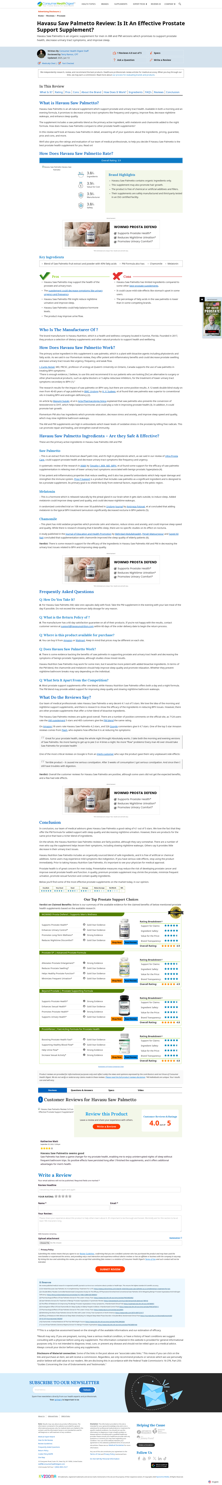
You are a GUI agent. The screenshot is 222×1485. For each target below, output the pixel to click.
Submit (87, 1389)
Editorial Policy (53, 1416)
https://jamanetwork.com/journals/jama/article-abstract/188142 (126, 1301)
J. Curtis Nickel (47, 367)
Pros (68, 92)
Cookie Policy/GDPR (45, 1454)
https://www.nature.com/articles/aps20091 (108, 1310)
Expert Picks (139, 4)
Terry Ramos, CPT (69, 54)
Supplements (120, 4)
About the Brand (91, 92)
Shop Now (117, 942)
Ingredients (136, 92)
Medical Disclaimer (116, 1445)
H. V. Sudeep (109, 391)
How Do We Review (45, 1440)
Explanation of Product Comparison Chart (111, 1066)
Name (42, 1203)
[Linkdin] (159, 1458)
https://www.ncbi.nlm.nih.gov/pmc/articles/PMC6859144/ (117, 1325)
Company (168, 4)
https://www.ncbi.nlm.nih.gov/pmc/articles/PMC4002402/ (113, 1298)
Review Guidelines (87, 1253)
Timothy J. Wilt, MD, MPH (103, 465)
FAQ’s (148, 92)
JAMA (83, 465)
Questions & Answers (82, 1090)
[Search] (180, 4)
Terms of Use (150, 1259)
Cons (76, 92)
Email (114, 1203)
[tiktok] (165, 1458)
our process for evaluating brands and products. (133, 75)
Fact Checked (68, 63)
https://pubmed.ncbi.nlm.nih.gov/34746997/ (139, 1304)
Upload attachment (48, 1238)
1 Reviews (129, 52)
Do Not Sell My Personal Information (104, 1459)
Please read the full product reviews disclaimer (125, 1077)
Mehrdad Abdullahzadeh (128, 533)
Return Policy (43, 1450)
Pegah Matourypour (153, 533)
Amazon (67, 640)
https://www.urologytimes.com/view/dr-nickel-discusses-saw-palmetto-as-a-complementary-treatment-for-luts (132, 1289)
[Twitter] (154, 1458)
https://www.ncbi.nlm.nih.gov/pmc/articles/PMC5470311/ (139, 1307)
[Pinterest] (149, 1458)
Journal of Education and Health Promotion (88, 533)
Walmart (80, 640)
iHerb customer (105, 754)
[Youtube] (144, 1458)
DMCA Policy (65, 1416)
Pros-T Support (82, 479)
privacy (58, 1399)
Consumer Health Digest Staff (73, 51)
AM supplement (56, 720)
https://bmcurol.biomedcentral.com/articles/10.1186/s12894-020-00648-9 (72, 1295)
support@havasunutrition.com (77, 626)
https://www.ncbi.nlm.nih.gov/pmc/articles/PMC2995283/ (105, 1322)
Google (114, 726)
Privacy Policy (109, 1454)
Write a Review (162, 60)
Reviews (159, 92)
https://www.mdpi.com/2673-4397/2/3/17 (129, 1313)
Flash (64, 730)
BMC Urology (91, 391)
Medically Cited (49, 63)
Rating (59, 92)
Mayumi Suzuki (61, 401)
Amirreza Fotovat (136, 506)
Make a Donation (146, 1445)
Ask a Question (125, 60)
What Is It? (46, 92)
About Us (41, 1416)
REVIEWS (155, 4)
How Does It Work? (115, 92)
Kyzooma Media (162, 1477)
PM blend (109, 720)
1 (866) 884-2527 (61, 1467)
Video (141, 1090)
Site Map (41, 1457)
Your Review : (45, 1213)
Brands (105, 4)
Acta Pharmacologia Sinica (92, 401)
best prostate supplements (144, 285)
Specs (157, 52)
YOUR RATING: (46, 1196)
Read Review (131, 942)
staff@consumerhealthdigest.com (51, 1464)
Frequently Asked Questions (49, 1447)
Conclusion (172, 92)
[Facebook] (139, 1458)
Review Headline (47, 1185)
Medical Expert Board (46, 1437)
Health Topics (89, 4)
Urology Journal (114, 506)
